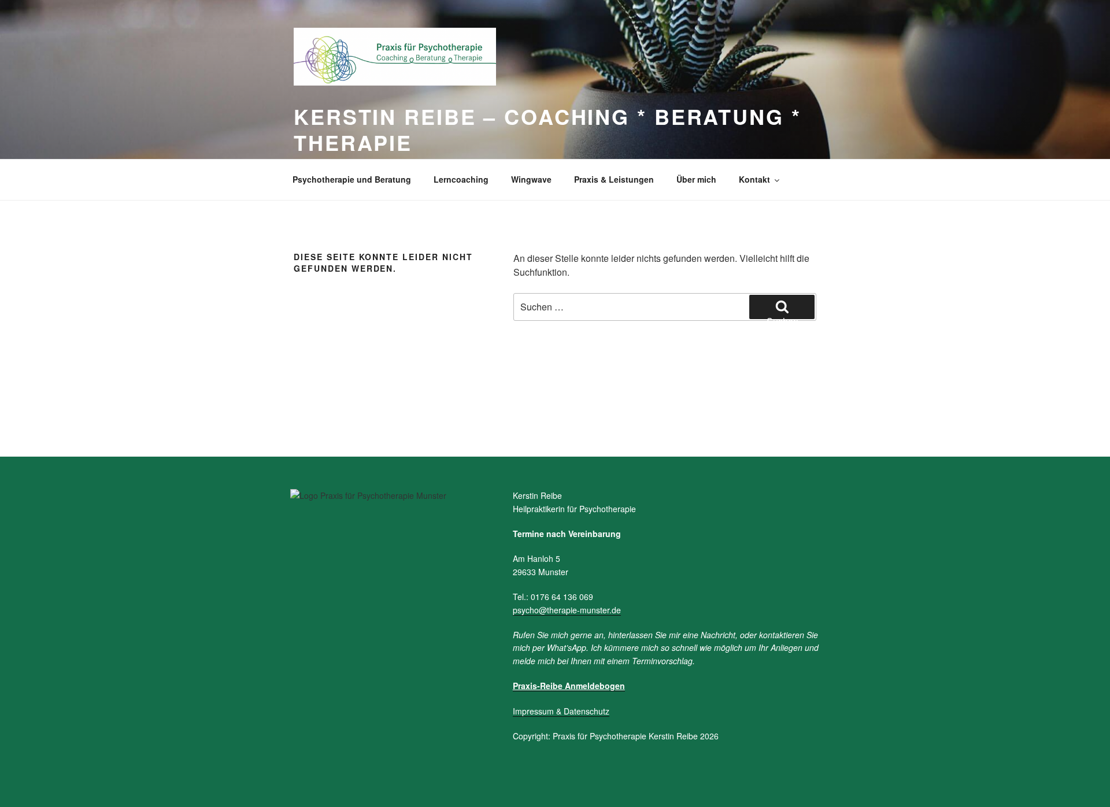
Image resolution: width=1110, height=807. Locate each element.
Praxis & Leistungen (614, 179)
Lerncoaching (461, 179)
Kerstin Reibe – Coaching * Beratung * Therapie (547, 129)
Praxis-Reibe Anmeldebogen (569, 685)
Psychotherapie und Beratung (352, 179)
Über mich (696, 179)
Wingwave (531, 179)
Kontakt (754, 179)
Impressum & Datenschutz (561, 711)
